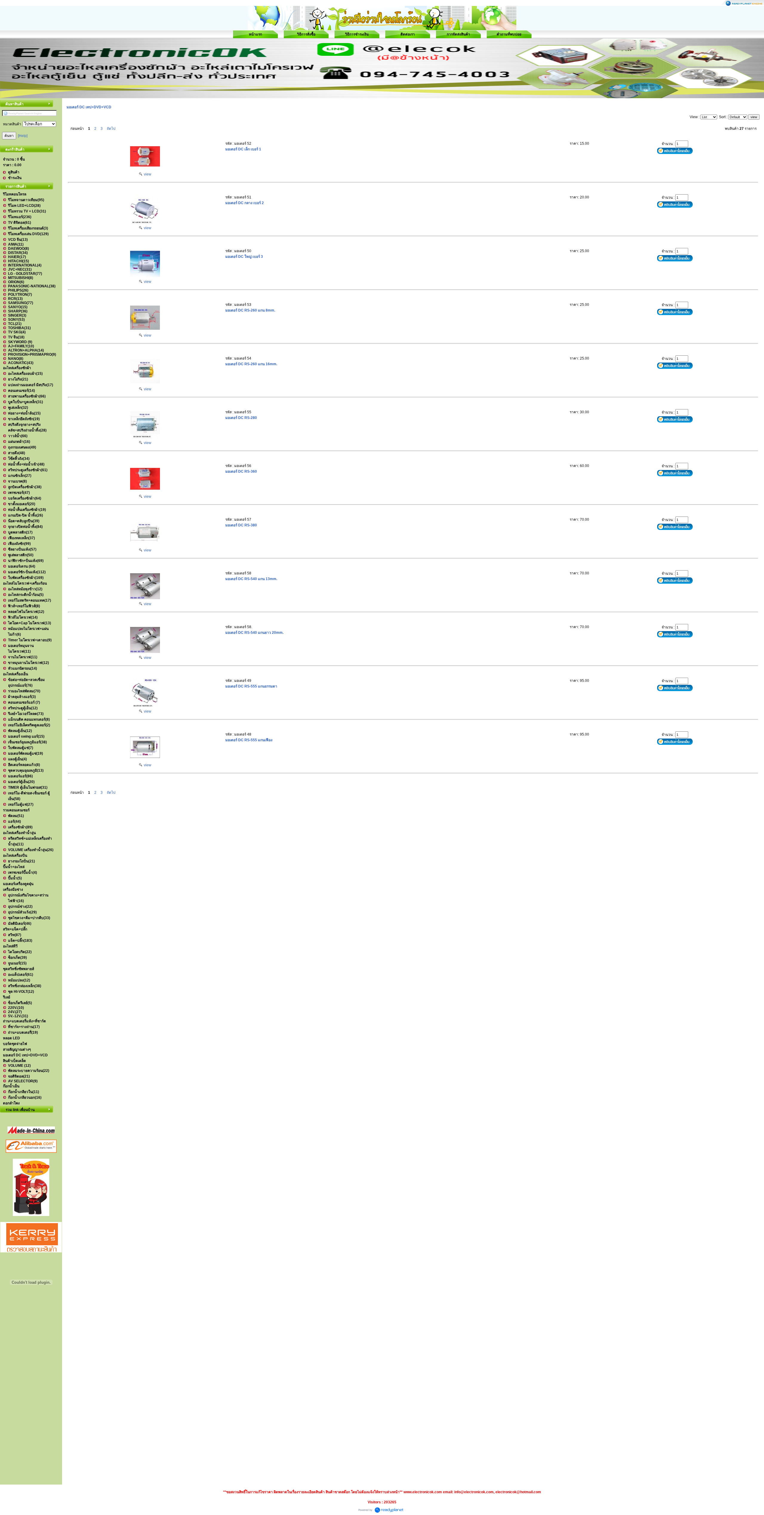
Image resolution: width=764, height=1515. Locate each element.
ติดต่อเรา (408, 34)
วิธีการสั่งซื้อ (306, 34)
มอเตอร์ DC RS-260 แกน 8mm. (250, 310)
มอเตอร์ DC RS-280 (241, 418)
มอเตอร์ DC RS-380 (241, 525)
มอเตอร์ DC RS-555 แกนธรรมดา (251, 686)
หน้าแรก (255, 34)
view (146, 174)
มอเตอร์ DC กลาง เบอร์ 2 (244, 203)
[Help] (22, 136)
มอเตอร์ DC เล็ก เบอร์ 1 (243, 149)
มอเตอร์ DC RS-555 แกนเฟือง (248, 740)
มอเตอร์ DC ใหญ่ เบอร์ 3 (244, 257)
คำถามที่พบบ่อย (509, 34)
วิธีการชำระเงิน (357, 34)
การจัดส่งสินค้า (458, 34)
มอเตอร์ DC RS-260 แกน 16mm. (251, 364)
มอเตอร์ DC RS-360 (241, 471)
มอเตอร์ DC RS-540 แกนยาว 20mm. (254, 633)
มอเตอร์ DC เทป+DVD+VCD (89, 107)
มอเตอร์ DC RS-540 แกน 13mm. (251, 579)
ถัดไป (111, 129)
